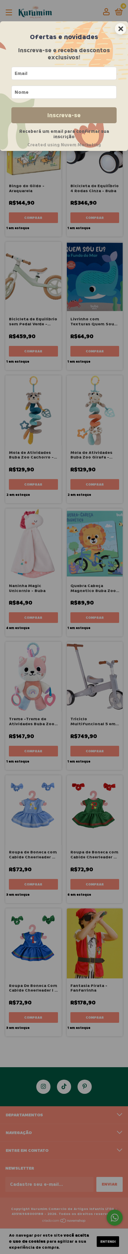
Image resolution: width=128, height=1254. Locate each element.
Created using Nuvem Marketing (64, 145)
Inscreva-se (64, 115)
